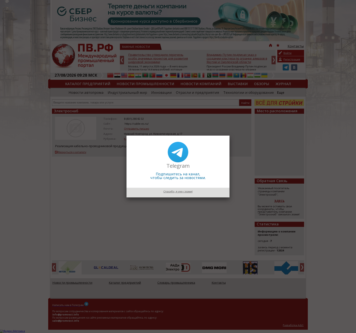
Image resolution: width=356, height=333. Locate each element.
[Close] (229, 135)
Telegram (178, 165)
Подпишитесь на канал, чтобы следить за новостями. (178, 175)
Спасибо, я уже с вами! (178, 191)
